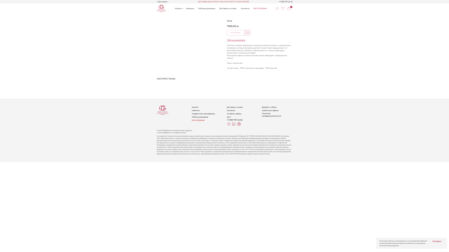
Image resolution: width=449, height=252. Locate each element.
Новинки (196, 110)
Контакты (231, 110)
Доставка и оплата (235, 107)
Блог (229, 117)
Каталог (195, 107)
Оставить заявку (234, 114)
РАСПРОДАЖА (198, 120)
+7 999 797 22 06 (286, 2)
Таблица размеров (236, 40)
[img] (282, 8)
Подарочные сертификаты (203, 114)
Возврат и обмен (269, 107)
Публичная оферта (270, 110)
